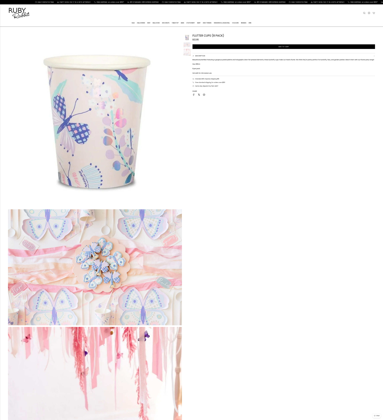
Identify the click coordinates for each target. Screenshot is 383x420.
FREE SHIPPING (87, 2)
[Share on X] (198, 95)
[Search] (364, 13)
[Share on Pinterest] (204, 95)
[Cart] (373, 13)
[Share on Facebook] (193, 95)
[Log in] (369, 13)
